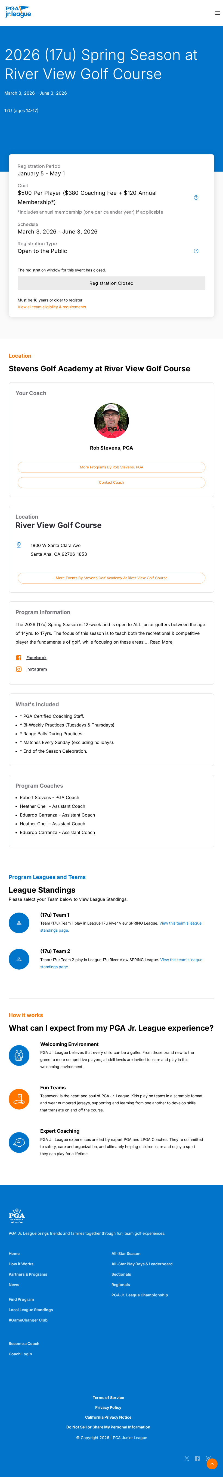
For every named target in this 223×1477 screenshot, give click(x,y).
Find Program (21, 1299)
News (14, 1284)
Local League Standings (31, 1309)
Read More (161, 642)
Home (14, 1253)
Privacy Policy (108, 1407)
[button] (111, 467)
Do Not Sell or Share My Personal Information (108, 1427)
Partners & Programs (28, 1274)
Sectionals (121, 1274)
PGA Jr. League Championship (140, 1295)
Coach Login (20, 1354)
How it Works (21, 1263)
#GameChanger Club (28, 1320)
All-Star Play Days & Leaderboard (142, 1263)
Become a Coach (24, 1343)
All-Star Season (126, 1253)
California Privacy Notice (108, 1417)
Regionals (121, 1284)
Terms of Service (108, 1397)
